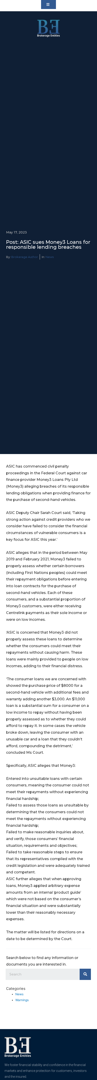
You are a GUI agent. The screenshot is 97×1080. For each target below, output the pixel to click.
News (50, 257)
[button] (48, 4)
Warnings (22, 1000)
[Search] (85, 974)
